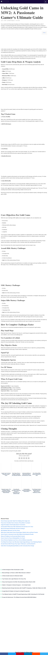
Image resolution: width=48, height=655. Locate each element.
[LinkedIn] (28, 654)
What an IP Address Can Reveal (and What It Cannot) (13, 536)
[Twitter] (12, 654)
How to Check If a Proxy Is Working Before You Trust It (13, 538)
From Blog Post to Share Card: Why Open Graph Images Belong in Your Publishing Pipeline (21, 541)
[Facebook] (4, 654)
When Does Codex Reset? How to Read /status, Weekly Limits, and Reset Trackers (19, 532)
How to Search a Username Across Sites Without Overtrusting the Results (17, 534)
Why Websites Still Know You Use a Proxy (10, 530)
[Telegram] (44, 654)
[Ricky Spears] (4, 2)
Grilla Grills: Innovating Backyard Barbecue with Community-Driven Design (17, 545)
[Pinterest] (20, 654)
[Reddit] (36, 654)
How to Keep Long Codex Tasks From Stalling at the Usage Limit (15, 520)
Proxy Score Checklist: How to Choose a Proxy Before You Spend (15, 522)
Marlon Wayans (11, 20)
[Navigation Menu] (45, 2)
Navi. (44, 32)
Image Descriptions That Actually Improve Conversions (13, 524)
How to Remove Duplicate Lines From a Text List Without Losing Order (16, 540)
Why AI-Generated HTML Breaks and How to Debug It (13, 528)
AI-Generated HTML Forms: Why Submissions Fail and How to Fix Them (17, 526)
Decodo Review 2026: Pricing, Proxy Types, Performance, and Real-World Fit (18, 543)
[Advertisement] (24, 45)
